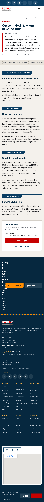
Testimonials (6, 436)
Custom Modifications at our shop (15, 62)
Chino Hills (33, 387)
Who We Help (34, 396)
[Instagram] (35, 3)
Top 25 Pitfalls (34, 422)
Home (3, 18)
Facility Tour (33, 400)
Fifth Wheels (20, 396)
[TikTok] (24, 3)
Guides (18, 422)
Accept (36, 496)
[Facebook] (30, 3)
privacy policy (6, 497)
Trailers (18, 400)
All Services (5, 410)
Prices (18, 425)
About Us (5, 418)
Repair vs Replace (35, 429)
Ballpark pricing (22, 246)
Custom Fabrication (20, 18)
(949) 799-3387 (10, 233)
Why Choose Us (7, 429)
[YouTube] (8, 3)
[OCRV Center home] (6, 9)
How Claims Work (35, 425)
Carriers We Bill (35, 432)
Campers (19, 393)
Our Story (5, 422)
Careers (4, 432)
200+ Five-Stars (17, 352)
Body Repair (6, 406)
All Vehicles (19, 410)
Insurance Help (35, 418)
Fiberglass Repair (7, 396)
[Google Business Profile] (14, 3)
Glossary (19, 432)
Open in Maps (11, 450)
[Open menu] (39, 9)
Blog (17, 418)
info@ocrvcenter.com (8, 348)
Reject (25, 496)
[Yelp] (19, 3)
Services (10, 18)
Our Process (6, 425)
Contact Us (33, 404)
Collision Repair (7, 387)
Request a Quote (22, 241)
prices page (18, 183)
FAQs (17, 429)
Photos (18, 436)
